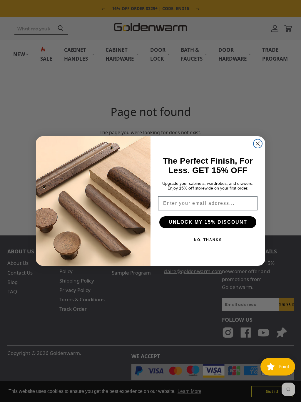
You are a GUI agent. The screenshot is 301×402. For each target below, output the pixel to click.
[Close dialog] (257, 143)
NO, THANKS (208, 240)
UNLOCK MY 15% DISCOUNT (208, 222)
